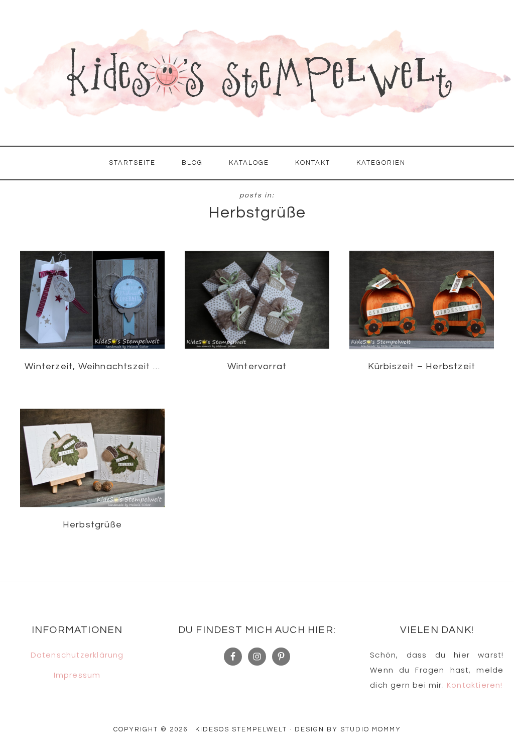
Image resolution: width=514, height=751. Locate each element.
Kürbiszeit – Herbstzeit (422, 366)
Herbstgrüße (92, 524)
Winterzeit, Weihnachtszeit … (92, 366)
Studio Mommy (370, 729)
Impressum (77, 675)
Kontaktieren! (475, 685)
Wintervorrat (257, 366)
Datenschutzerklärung (77, 655)
